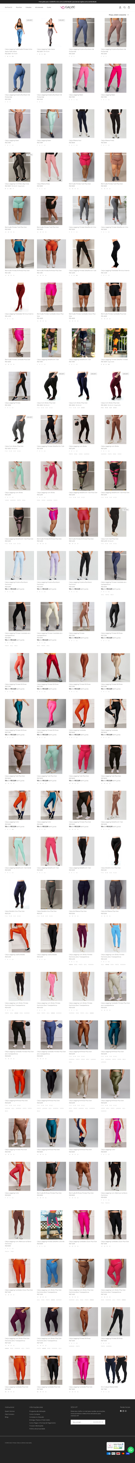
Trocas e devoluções (36, 1426)
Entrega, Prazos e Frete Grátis (39, 1420)
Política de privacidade (37, 1429)
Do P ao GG (8, 7)
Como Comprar (34, 1414)
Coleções (28, 7)
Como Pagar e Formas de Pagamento (42, 1423)
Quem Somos (10, 1411)
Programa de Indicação (37, 1411)
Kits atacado (39, 7)
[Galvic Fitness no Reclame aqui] (115, 1450)
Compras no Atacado (36, 1417)
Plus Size (19, 7)
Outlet (49, 7)
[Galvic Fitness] (67, 7)
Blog (6, 1417)
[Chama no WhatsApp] (131, 1450)
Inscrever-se (98, 1422)
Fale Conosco (9, 1414)
